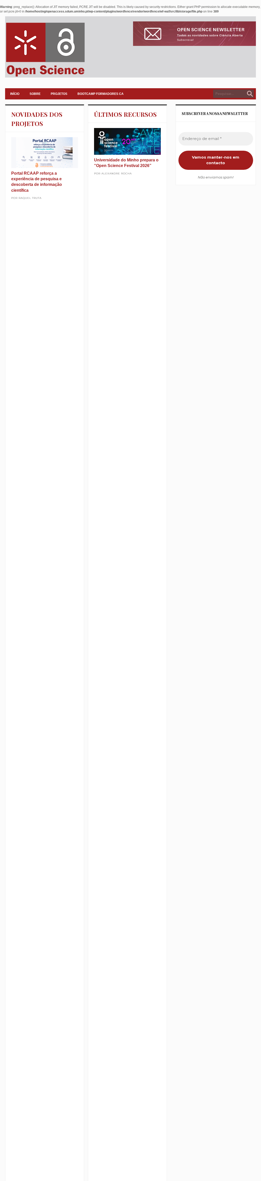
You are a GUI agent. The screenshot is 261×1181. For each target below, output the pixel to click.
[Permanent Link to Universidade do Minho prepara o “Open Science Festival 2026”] (127, 141)
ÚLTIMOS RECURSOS (125, 114)
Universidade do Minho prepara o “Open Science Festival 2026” (126, 163)
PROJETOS (59, 94)
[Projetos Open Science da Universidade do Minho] (45, 76)
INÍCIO (14, 94)
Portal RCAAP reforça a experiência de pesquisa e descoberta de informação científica (36, 181)
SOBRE (35, 94)
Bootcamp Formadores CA (100, 94)
